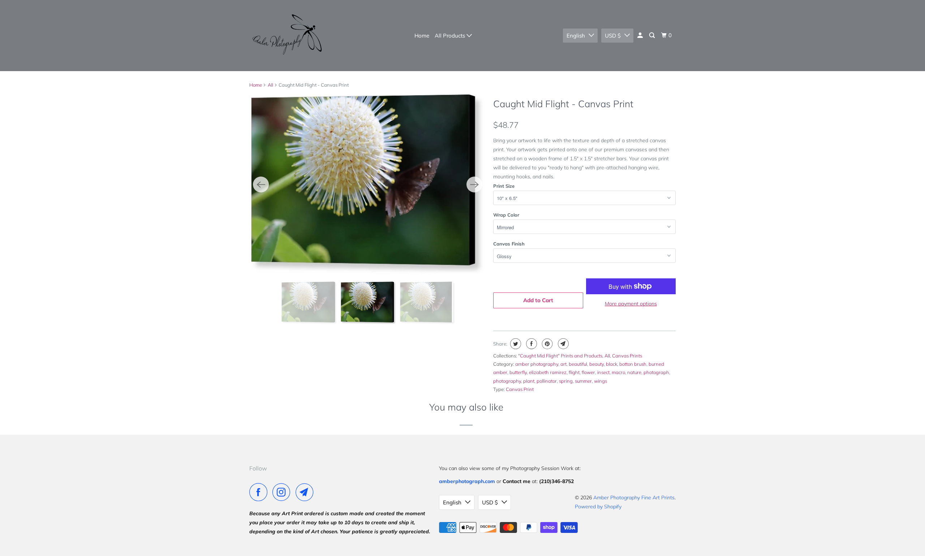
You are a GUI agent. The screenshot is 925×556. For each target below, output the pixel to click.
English (576, 35)
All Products (450, 35)
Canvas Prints (627, 356)
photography (507, 381)
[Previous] (261, 184)
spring (566, 381)
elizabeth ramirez (548, 372)
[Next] (474, 184)
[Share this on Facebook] (530, 343)
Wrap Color (506, 215)
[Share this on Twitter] (514, 343)
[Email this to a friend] (562, 343)
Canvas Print (520, 389)
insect (603, 372)
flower (588, 372)
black (611, 364)
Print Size (504, 186)
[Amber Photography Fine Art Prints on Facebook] (260, 492)
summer (583, 381)
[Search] (652, 35)
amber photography (536, 364)
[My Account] (640, 35)
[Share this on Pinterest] (546, 343)
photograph (656, 372)
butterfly (518, 372)
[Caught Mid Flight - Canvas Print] (368, 184)
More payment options (631, 303)
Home (421, 35)
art (563, 364)
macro (618, 372)
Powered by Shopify (598, 506)
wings (600, 381)
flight (574, 372)
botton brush (632, 364)
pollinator (547, 381)
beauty (596, 364)
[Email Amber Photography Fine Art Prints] (306, 492)
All (270, 85)
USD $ (613, 35)
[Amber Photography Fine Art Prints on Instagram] (283, 492)
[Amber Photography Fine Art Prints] (286, 35)
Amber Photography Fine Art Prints (634, 497)
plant (528, 381)
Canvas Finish (509, 244)
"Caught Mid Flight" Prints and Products (560, 356)
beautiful (578, 364)
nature (634, 372)
